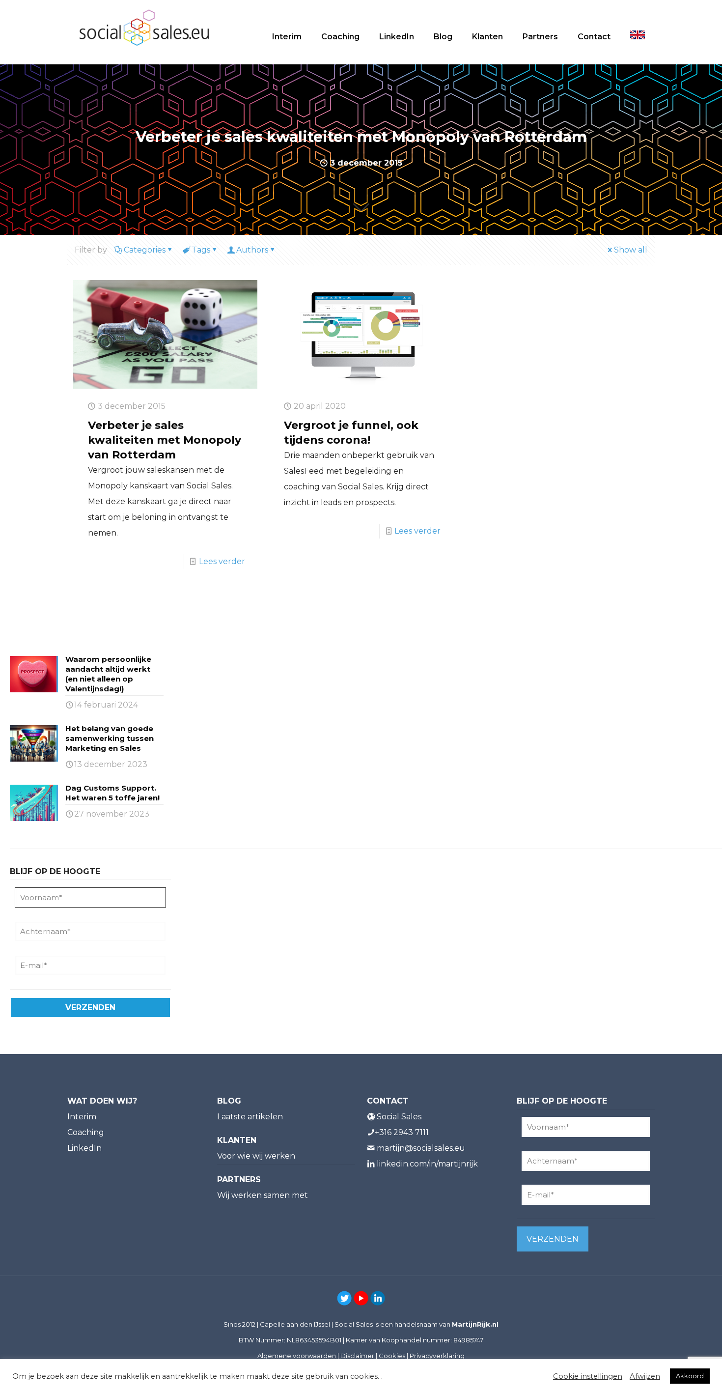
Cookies (392, 1356)
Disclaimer (357, 1356)
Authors (252, 250)
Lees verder (222, 561)
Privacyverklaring (437, 1356)
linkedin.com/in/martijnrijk (427, 1163)
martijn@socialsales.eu (421, 1148)
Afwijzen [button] (645, 1376)
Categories (145, 250)
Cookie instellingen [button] (587, 1376)
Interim (81, 1116)
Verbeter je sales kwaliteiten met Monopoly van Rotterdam (164, 440)
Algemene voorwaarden (296, 1356)
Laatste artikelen (250, 1116)
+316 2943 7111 (402, 1132)
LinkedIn (84, 1148)
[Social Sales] (144, 27)
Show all (630, 250)
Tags (201, 250)
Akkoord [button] (690, 1376)
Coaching (85, 1132)
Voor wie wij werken (256, 1156)
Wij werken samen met (262, 1195)
